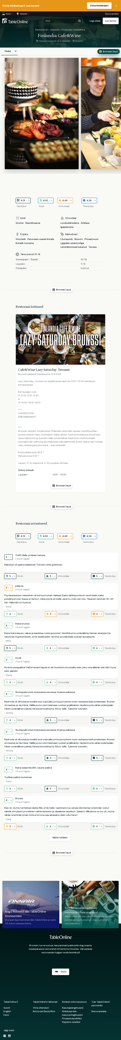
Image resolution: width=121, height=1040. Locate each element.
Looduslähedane (69, 223)
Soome (19, 223)
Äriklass (85, 223)
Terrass (93, 247)
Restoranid (41, 29)
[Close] (116, 5)
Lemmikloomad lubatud (73, 247)
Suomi (7, 1007)
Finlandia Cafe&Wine (73, 29)
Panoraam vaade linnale (40, 239)
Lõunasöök (66, 239)
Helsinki (54, 29)
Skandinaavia (32, 223)
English (7, 1011)
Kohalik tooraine (25, 243)
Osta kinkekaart (99, 5)
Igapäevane (66, 227)
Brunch (79, 239)
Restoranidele (112, 14)
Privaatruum (91, 239)
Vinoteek (21, 239)
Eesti (6, 1014)
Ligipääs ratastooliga (72, 243)
